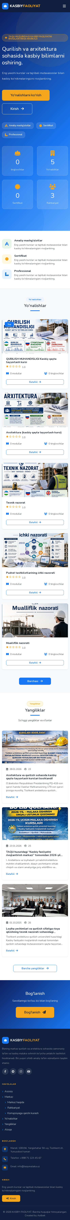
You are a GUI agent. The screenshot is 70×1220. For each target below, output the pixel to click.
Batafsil (33, 382)
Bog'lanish (32, 1012)
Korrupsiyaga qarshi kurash (23, 1113)
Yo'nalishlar (11, 1119)
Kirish (15, 108)
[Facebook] (5, 1071)
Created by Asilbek (35, 1215)
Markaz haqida (15, 1102)
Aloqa (8, 1129)
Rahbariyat (13, 1108)
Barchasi (33, 681)
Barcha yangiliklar (33, 968)
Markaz (9, 1097)
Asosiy (9, 1091)
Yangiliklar (10, 1124)
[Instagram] (21, 1071)
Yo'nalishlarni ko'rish (25, 95)
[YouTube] (28, 1071)
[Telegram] (13, 1071)
